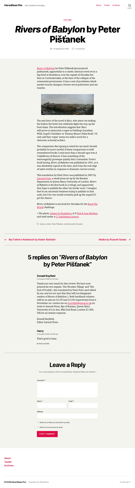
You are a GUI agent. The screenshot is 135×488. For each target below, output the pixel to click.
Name (40, 401)
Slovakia (79, 224)
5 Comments (80, 49)
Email (71, 401)
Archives (116, 5)
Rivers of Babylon (46, 68)
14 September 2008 (61, 49)
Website (40, 412)
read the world (69, 224)
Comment (41, 380)
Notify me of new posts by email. (51, 427)
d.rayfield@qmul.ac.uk (79, 303)
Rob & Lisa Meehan (87, 213)
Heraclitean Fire (13, 5)
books (42, 224)
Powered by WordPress (39, 482)
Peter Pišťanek (57, 224)
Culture (67, 20)
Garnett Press (44, 178)
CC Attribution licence (67, 216)
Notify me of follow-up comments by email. (55, 422)
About (98, 5)
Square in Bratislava (61, 213)
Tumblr (107, 5)
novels (48, 224)
